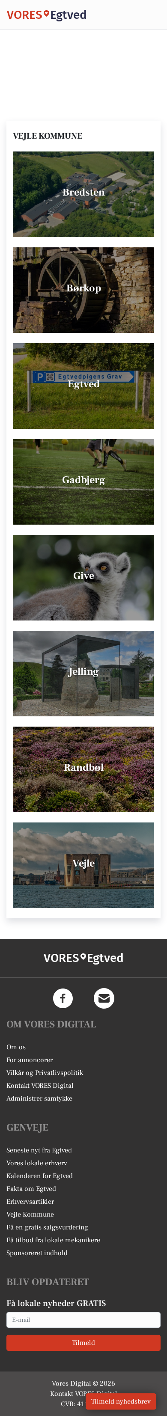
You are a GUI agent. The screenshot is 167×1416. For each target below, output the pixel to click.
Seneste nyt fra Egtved (39, 1150)
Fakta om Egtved (31, 1188)
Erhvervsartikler (30, 1201)
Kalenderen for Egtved (39, 1176)
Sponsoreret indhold (37, 1253)
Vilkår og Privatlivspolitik (44, 1073)
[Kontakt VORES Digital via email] (104, 998)
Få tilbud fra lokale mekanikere (53, 1240)
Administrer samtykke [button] (39, 1098)
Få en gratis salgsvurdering (47, 1227)
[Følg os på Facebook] (63, 998)
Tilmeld (83, 1343)
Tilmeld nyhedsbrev (121, 1401)
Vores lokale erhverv (36, 1163)
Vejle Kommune (30, 1214)
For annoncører (29, 1060)
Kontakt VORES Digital (40, 1085)
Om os (16, 1047)
